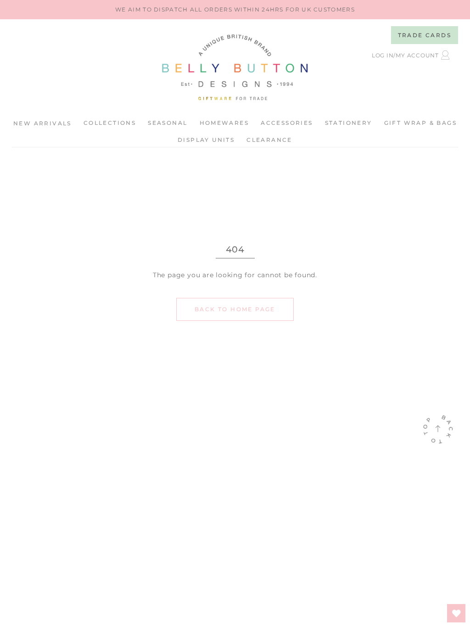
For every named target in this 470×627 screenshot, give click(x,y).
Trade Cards (424, 35)
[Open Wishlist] (456, 613)
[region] (235, 9)
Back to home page (235, 309)
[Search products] (394, 78)
